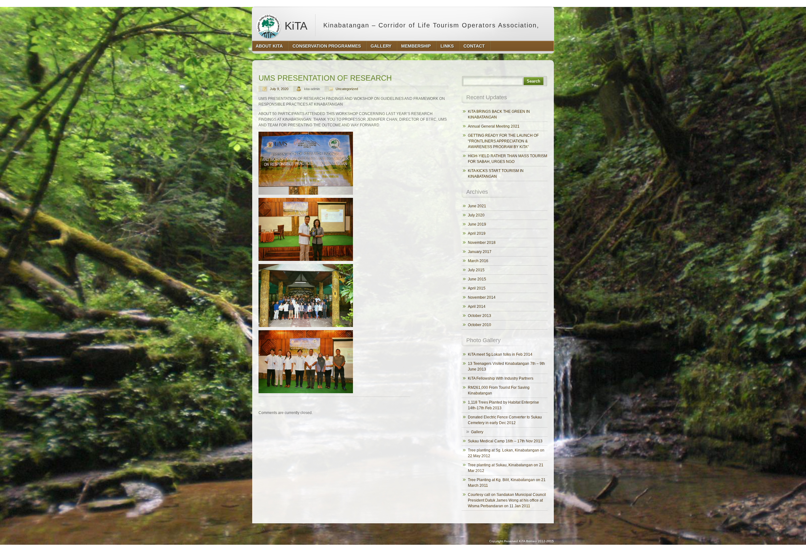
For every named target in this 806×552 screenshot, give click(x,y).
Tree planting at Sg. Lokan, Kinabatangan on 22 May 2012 (506, 453)
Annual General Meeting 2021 (493, 126)
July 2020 (476, 215)
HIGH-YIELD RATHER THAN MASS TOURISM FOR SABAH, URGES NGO (507, 159)
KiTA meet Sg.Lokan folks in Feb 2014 (500, 354)
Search (533, 81)
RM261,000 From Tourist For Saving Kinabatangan (499, 390)
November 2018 (482, 242)
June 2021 (477, 206)
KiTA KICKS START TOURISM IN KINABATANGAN (496, 174)
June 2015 (477, 279)
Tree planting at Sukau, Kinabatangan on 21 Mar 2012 (505, 468)
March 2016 (478, 261)
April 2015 (476, 288)
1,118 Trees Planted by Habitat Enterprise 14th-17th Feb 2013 (503, 405)
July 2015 (476, 270)
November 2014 (482, 297)
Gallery (477, 432)
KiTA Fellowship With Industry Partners (500, 378)
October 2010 (479, 325)
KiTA (294, 26)
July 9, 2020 (279, 89)
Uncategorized (347, 89)
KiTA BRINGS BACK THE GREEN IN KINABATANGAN (499, 114)
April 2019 (476, 233)
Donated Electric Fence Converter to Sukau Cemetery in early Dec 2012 (505, 420)
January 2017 (479, 252)
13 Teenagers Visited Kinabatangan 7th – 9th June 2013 (506, 366)
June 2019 (477, 224)
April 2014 (476, 306)
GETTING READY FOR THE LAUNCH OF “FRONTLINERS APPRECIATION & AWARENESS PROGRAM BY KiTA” (503, 141)
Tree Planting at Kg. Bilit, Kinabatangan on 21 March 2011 (507, 483)
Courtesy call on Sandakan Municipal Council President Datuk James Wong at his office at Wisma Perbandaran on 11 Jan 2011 (507, 500)
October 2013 (479, 315)
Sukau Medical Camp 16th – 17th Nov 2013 (505, 441)
